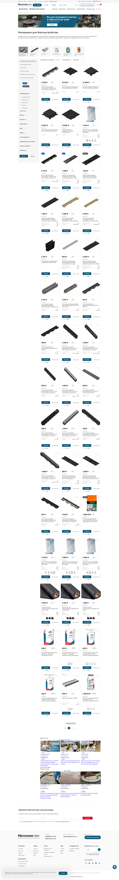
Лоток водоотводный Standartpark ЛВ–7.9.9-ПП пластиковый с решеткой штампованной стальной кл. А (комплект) (49, 478)
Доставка (40, 1)
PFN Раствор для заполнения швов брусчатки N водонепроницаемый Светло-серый (91, 700)
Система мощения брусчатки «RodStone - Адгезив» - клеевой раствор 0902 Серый (70, 654)
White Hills (24, 99)
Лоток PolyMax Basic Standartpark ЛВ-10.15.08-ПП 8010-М (90, 305)
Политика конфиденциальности (75, 876)
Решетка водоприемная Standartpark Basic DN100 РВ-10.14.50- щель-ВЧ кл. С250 (91, 477)
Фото (61, 853)
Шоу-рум (46, 1)
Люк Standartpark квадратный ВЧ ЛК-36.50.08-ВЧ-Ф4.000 (91, 87)
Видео (62, 850)
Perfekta (24, 108)
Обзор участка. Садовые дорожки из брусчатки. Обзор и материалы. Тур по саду (70, 762)
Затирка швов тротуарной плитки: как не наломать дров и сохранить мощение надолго (70, 795)
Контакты (20, 848)
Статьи (62, 848)
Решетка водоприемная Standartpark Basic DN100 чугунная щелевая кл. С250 (69, 177)
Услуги (46, 5)
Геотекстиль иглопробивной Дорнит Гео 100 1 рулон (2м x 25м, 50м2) (90, 563)
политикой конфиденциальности (62, 821)
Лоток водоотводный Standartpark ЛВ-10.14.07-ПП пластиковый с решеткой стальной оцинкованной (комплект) (69, 435)
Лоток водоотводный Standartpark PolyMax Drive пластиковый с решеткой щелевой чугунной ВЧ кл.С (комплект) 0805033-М (48, 178)
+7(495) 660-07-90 (50, 836)
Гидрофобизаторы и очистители (27, 74)
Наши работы (24, 9)
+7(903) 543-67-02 (50, 838)
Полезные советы (45, 754)
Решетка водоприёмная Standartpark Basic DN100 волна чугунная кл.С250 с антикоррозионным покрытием (91, 177)
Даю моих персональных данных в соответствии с (45, 821)
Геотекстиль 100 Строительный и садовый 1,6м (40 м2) (91, 609)
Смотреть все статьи (45, 798)
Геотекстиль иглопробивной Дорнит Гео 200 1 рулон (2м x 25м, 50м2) (90, 131)
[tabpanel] (59, 21)
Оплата (35, 1)
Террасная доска (71, 9)
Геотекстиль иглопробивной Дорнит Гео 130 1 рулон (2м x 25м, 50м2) (69, 563)
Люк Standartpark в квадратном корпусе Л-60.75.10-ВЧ (67, 131)
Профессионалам (74, 848)
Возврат (35, 853)
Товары (38, 5)
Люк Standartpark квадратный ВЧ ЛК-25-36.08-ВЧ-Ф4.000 (49, 130)
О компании (30, 1)
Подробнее (30, 873)
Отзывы (24, 1)
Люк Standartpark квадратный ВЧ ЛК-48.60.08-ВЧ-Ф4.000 (70, 87)
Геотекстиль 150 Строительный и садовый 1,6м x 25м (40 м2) (70, 609)
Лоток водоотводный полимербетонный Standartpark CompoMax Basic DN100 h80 (70, 220)
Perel (23, 105)
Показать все (23, 110)
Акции (99, 9)
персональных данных (94, 854)
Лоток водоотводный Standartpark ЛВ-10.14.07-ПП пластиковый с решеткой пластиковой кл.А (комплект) (49, 435)
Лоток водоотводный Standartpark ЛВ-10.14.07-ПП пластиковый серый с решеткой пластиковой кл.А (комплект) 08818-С (90, 392)
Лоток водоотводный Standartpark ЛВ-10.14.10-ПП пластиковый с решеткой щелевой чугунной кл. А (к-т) (90, 349)
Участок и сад (64, 754)
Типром (23, 102)
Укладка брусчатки (45, 785)
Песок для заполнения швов (26, 77)
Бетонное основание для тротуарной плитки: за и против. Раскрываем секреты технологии (50, 795)
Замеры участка (48, 856)
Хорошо (63, 873)
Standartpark (25, 97)
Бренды (19, 1)
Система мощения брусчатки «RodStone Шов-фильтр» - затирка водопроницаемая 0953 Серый (49, 700)
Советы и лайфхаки (65, 785)
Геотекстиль (23, 67)
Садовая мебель (81, 9)
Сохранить (44, 755)
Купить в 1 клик (55, 99)
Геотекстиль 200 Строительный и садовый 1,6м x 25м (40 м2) (49, 609)
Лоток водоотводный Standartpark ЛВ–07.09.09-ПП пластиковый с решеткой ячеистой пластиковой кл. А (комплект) (91, 435)
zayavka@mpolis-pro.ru (70, 836)
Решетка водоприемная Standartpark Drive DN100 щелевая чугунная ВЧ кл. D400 (91, 262)
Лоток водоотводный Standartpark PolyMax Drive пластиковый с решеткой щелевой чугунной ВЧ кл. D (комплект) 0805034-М (48, 89)
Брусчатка (54, 9)
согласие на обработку (27, 821)
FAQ (34, 855)
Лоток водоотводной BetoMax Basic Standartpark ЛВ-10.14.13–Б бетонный (70, 305)
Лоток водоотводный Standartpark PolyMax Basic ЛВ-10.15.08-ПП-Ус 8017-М (69, 520)
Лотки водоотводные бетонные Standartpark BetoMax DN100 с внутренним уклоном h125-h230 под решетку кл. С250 (49, 306)
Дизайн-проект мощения (38, 9)
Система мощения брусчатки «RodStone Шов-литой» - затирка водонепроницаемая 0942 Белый (90, 654)
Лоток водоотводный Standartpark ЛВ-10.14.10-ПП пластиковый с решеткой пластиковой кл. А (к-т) (49, 392)
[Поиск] (76, 5)
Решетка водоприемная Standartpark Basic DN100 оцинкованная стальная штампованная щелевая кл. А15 (70, 263)
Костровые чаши (90, 9)
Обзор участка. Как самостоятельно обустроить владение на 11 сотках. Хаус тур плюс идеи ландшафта (90, 762)
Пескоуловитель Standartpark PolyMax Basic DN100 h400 (49, 261)
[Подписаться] (99, 849)
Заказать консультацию (87, 5)
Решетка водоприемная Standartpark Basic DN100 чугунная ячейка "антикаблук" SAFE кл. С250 (49, 220)
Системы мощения (24, 71)
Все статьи (67, 770)
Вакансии (72, 850)
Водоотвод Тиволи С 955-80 (70, 698)
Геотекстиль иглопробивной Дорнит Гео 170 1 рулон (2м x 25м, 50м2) (49, 563)
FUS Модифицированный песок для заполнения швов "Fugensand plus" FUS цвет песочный (90, 521)
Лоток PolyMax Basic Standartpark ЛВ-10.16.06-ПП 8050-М (49, 348)
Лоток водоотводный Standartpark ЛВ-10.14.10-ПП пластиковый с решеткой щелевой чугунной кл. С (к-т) (69, 349)
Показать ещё (69, 723)
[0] (99, 5)
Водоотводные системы (25, 64)
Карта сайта (21, 855)
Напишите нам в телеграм (85, 1)
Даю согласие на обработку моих (92, 854)
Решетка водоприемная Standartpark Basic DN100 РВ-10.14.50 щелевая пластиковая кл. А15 (69, 478)
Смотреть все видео (64, 739)
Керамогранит (62, 9)
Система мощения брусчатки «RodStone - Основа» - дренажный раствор (49, 654)
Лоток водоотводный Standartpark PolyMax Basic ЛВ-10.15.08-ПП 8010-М (48, 520)
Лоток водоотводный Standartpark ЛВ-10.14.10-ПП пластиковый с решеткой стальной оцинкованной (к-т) (70, 392)
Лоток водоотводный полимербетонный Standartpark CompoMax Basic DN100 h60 (91, 220)
